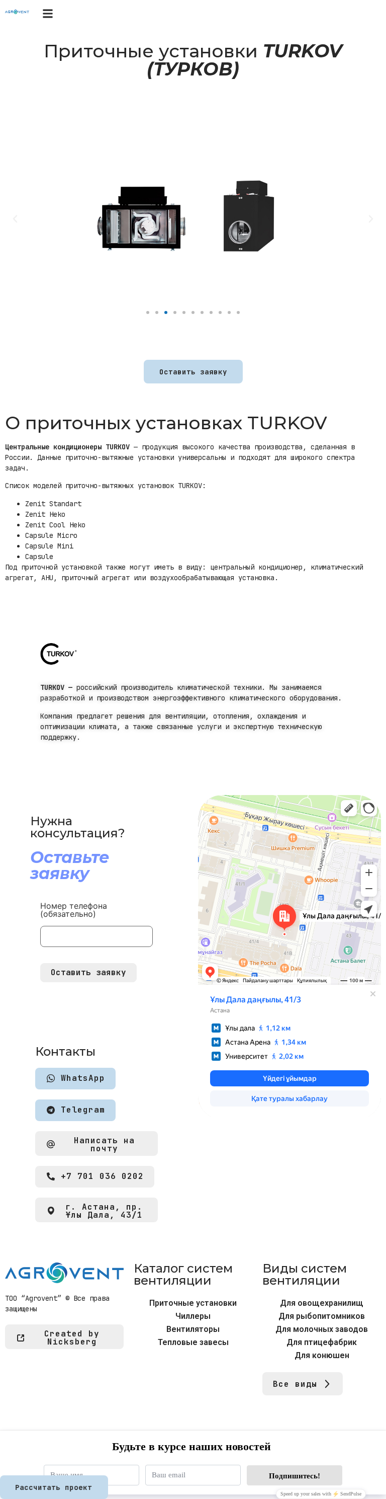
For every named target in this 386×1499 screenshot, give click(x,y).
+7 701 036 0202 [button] (102, 1176)
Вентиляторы (193, 1329)
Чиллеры (193, 1316)
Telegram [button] (83, 1110)
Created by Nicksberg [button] (72, 1338)
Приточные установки (193, 1303)
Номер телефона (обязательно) (73, 910)
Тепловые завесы (193, 1342)
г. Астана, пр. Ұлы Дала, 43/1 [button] (104, 1211)
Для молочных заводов (321, 1329)
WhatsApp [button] (83, 1078)
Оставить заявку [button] (193, 371)
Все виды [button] (295, 1384)
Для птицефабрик (321, 1342)
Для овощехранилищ (321, 1303)
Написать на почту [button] (104, 1145)
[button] (47, 13)
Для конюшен (322, 1355)
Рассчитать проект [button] (53, 1487)
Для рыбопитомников (321, 1316)
